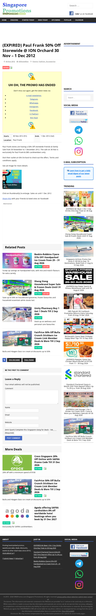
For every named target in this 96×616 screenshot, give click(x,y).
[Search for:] (80, 6)
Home (4, 20)
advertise (74, 597)
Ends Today (43, 20)
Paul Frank (29, 360)
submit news (82, 597)
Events (35, 61)
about (69, 597)
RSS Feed (34, 118)
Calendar (79, 20)
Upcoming (56, 20)
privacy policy (62, 597)
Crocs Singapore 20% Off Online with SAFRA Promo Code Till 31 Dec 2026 (47, 461)
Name (7, 407)
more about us (8, 553)
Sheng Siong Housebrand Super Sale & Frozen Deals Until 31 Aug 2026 (47, 285)
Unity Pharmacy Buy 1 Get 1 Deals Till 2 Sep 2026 (46, 311)
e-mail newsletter (33, 95)
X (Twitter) (34, 114)
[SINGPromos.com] (48, 9)
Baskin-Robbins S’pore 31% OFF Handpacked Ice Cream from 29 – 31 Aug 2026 (47, 259)
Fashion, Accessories (47, 61)
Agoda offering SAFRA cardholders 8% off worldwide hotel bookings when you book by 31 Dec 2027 (46, 513)
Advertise (18, 558)
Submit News (8, 558)
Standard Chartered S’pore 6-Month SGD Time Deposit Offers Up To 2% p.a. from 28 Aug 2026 (48, 554)
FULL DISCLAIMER (68, 611)
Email (7, 415)
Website (8, 422)
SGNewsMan (23, 61)
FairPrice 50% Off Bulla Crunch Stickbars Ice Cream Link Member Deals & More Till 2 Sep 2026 (47, 338)
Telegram (34, 99)
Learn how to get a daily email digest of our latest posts (79, 173)
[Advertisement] (48, 31)
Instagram (34, 106)
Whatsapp (34, 103)
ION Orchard (14, 360)
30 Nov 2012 (10, 61)
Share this (6, 198)
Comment (9, 388)
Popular (67, 20)
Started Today (28, 20)
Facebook (34, 110)
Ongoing (14, 20)
